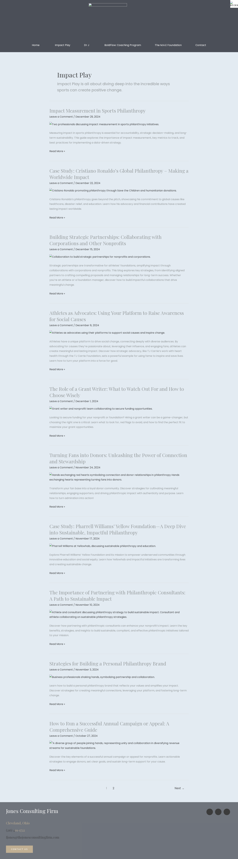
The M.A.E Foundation (168, 45)
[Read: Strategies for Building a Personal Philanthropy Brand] (102, 677)
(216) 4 (10, 830)
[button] (36, 45)
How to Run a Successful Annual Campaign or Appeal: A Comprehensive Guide (109, 726)
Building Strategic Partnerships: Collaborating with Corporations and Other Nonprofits (105, 240)
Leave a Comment (61, 117)
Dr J (86, 45)
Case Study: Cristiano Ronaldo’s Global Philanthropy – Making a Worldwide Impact (118, 173)
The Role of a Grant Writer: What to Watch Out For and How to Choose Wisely (116, 392)
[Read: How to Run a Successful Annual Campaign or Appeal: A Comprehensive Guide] (119, 745)
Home (36, 45)
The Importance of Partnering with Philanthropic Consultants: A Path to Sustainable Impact (117, 595)
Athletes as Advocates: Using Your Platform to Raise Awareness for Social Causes (116, 316)
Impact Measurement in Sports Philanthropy (97, 110)
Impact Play (62, 45)
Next (179, 788)
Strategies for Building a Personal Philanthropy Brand (107, 663)
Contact (200, 45)
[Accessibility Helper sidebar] (234, 4)
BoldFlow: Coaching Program (122, 45)
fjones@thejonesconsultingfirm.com (32, 837)
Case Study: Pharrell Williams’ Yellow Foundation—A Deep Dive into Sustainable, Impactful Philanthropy (117, 529)
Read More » (57, 151)
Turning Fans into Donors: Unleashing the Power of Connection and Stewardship (118, 458)
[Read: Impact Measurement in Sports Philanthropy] (104, 124)
